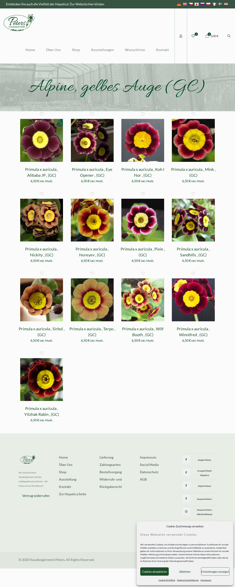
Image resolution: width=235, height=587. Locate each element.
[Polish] (209, 4)
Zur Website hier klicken (87, 4)
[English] (185, 4)
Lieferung (106, 457)
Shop (62, 472)
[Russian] (203, 4)
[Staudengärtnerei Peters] (19, 22)
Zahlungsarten (110, 465)
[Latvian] (226, 4)
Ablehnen (185, 571)
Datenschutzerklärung (188, 580)
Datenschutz (149, 472)
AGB (143, 479)
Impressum (205, 580)
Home (63, 457)
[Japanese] (197, 4)
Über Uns (66, 465)
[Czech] (191, 4)
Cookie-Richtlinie (166, 580)
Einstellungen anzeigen (215, 571)
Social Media (149, 465)
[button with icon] (186, 459)
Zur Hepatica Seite (72, 494)
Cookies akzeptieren (154, 571)
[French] (214, 4)
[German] (179, 4)
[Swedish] (220, 4)
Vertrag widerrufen (36, 496)
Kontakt (65, 487)
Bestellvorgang (111, 472)
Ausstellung (67, 479)
